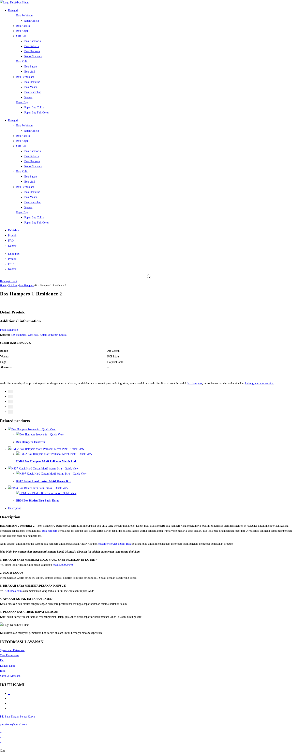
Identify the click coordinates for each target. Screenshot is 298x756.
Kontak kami (7, 665)
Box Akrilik (23, 25)
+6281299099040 (63, 564)
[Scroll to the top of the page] (1, 732)
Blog (2, 670)
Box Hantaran (32, 81)
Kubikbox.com (13, 590)
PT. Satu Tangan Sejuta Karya (17, 716)
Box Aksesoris (32, 41)
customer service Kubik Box (114, 543)
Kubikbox (13, 230)
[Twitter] (9, 698)
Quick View (48, 429)
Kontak (12, 245)
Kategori (13, 10)
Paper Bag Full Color (36, 112)
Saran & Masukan (10, 675)
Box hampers (49, 530)
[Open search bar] (149, 277)
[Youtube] (9, 708)
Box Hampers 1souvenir (30, 442)
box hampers (195, 383)
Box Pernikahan (25, 76)
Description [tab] (14, 508)
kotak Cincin (31, 20)
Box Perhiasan (24, 15)
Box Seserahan (32, 92)
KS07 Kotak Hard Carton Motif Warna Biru (43, 481)
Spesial (28, 97)
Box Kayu (22, 30)
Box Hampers (32, 51)
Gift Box (21, 35)
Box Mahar (30, 87)
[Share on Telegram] (10, 412)
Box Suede (30, 66)
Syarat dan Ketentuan (12, 650)
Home (3, 285)
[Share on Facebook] (10, 391)
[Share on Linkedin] (10, 402)
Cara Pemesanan (9, 655)
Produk (12, 235)
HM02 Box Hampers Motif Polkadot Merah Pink (46, 461)
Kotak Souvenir (33, 56)
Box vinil (29, 71)
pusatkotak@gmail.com (13, 724)
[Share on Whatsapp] (10, 407)
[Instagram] (9, 703)
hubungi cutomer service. (259, 383)
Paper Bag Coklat (34, 107)
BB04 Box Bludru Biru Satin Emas (37, 500)
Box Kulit (22, 61)
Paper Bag (22, 102)
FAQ (11, 240)
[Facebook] (9, 693)
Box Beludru (31, 46)
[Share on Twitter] (10, 397)
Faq (2, 660)
